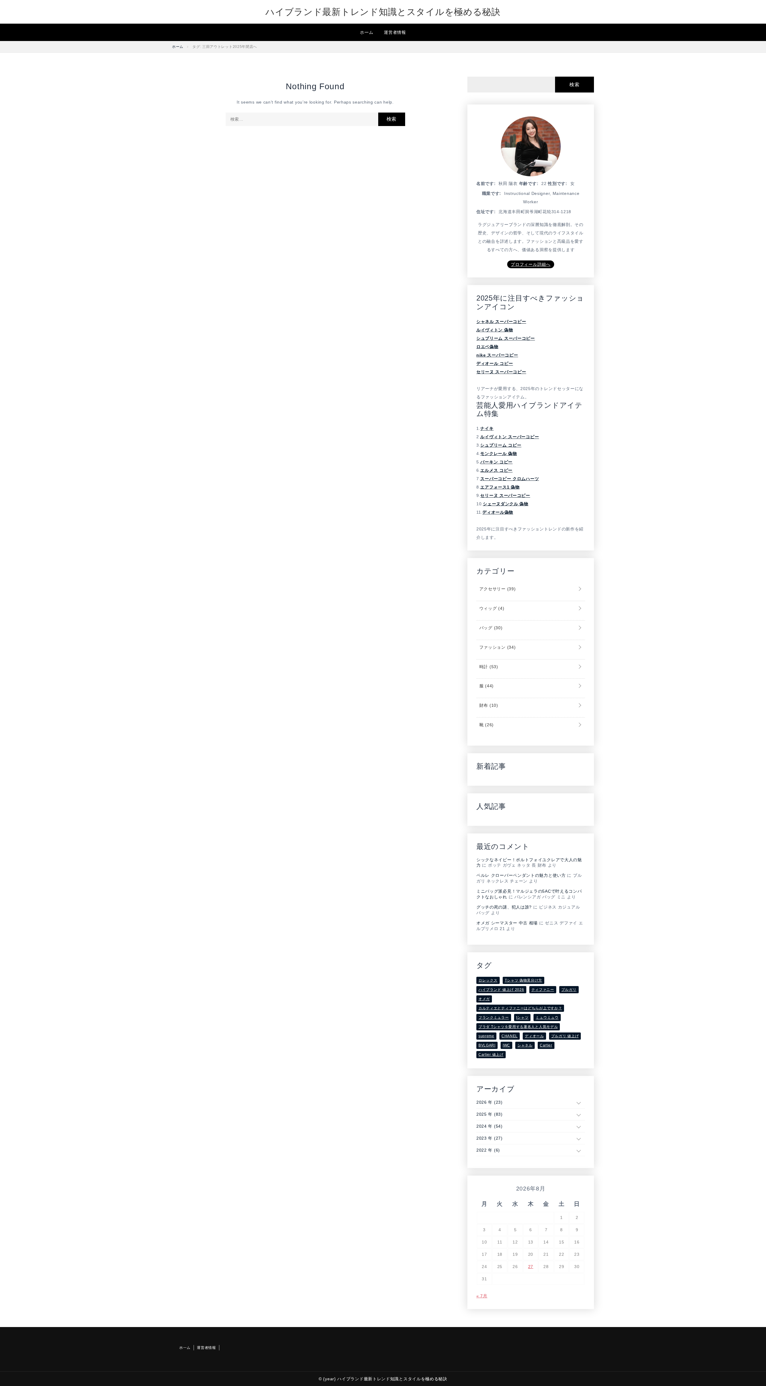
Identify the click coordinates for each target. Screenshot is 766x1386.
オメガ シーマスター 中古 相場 (507, 923)
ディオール (534, 1036)
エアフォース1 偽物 (499, 487)
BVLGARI (487, 1045)
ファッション (497, 647)
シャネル (525, 1045)
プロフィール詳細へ (530, 264)
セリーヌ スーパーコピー (501, 371)
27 (530, 1266)
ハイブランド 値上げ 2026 (501, 990)
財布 (488, 705)
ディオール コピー (494, 363)
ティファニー (542, 990)
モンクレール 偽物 (498, 453)
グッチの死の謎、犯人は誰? (504, 907)
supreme (486, 1036)
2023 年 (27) (489, 1138)
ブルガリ (569, 990)
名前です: (486, 183)
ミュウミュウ (547, 1017)
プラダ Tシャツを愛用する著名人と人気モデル (518, 1027)
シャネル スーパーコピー (501, 321)
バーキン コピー (496, 462)
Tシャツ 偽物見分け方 (523, 980)
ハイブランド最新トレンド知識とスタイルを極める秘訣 (383, 12)
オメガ (484, 999)
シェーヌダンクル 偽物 (505, 503)
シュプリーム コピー (500, 445)
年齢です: (529, 183)
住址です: (486, 211)
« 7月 (481, 1296)
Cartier (546, 1045)
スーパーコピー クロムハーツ (509, 478)
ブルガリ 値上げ (565, 1036)
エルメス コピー (496, 470)
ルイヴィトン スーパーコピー (509, 436)
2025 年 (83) (489, 1114)
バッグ (490, 627)
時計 (488, 666)
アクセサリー (497, 588)
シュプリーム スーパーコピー (505, 338)
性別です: (557, 183)
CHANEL (509, 1036)
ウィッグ (491, 608)
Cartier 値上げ (491, 1055)
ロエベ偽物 (487, 346)
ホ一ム (366, 32)
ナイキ (486, 428)
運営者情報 (395, 32)
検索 (574, 84)
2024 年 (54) (489, 1126)
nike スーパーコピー (497, 355)
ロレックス (488, 980)
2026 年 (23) (489, 1102)
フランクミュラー (493, 1017)
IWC (506, 1045)
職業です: (491, 193)
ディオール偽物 (497, 512)
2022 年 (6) (488, 1150)
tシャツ (522, 1017)
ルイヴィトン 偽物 (494, 329)
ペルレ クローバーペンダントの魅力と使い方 (521, 875)
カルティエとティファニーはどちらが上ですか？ (520, 1008)
